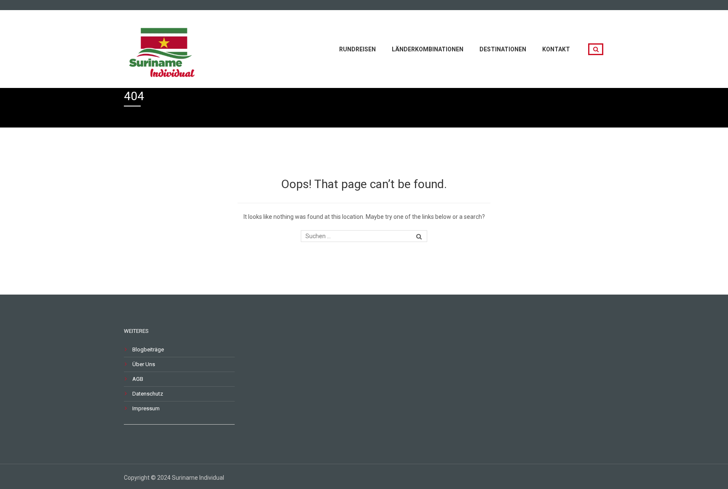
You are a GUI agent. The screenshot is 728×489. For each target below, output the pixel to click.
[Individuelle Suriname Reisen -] (164, 48)
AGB (137, 379)
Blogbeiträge (148, 349)
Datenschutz (147, 394)
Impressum (146, 408)
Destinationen (502, 49)
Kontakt (556, 49)
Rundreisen (357, 49)
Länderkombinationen (427, 49)
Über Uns (143, 364)
